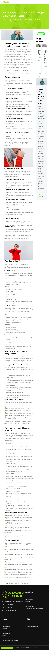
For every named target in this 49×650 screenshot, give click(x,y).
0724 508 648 (8, 607)
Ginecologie (28, 597)
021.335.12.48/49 (9, 604)
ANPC (26, 628)
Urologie (4, 635)
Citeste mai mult (39, 196)
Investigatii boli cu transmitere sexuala (34, 608)
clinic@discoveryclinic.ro (11, 610)
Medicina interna (29, 599)
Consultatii (27, 601)
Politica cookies (29, 624)
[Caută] (44, 34)
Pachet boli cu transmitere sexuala (10, 640)
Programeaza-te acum (7, 648)
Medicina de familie (29, 606)
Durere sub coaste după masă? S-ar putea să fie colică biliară (41, 96)
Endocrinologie (5, 638)
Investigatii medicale (30, 604)
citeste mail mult (39, 59)
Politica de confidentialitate (31, 626)
